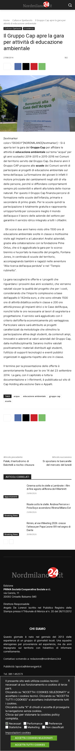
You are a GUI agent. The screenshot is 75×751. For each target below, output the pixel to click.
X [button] (69, 680)
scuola (8, 401)
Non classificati (55, 727)
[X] (25, 66)
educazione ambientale (34, 396)
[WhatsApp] (42, 66)
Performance (35, 723)
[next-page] (11, 541)
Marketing (34, 727)
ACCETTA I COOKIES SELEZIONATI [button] (34, 738)
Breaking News (11, 515)
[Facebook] (17, 66)
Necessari (15, 723)
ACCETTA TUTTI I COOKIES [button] (30, 744)
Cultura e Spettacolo (22, 20)
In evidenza (29, 28)
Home (6, 20)
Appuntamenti (11, 496)
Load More (37, 433)
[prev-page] (5, 541)
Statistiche (15, 727)
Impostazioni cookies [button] (18, 732)
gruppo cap (54, 396)
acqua (17, 396)
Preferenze (55, 723)
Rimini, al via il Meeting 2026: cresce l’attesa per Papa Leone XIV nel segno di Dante (48, 526)
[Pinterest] (34, 66)
